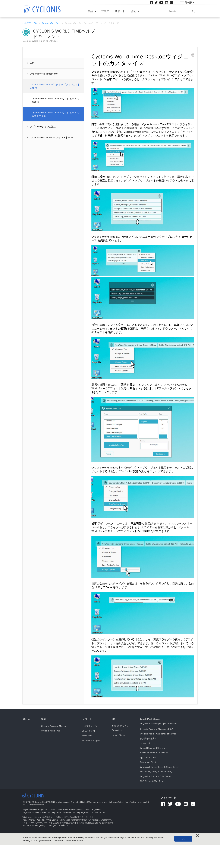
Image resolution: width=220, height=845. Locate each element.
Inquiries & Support (91, 740)
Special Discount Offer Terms (153, 748)
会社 (133, 11)
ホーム (26, 719)
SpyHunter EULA (148, 757)
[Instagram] (171, 2)
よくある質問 (88, 731)
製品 (90, 11)
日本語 (188, 2)
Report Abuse (118, 735)
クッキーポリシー (148, 743)
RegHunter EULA (148, 762)
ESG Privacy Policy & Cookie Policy (156, 771)
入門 (32, 63)
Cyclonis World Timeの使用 (44, 73)
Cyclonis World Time (50, 23)
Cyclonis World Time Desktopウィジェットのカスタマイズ (55, 114)
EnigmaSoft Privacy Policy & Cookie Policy (159, 767)
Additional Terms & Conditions (154, 752)
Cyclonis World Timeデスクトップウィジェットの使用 (55, 86)
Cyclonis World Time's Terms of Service (158, 734)
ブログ (105, 11)
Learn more (77, 840)
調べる (193, 11)
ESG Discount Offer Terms (152, 781)
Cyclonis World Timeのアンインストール (51, 137)
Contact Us (117, 730)
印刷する (192, 55)
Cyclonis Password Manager (54, 726)
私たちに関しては (120, 725)
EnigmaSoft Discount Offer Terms (155, 776)
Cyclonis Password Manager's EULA (156, 729)
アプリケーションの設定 (43, 126)
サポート (120, 11)
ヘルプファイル (29, 23)
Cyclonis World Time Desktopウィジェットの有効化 (55, 100)
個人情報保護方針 (148, 738)
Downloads (87, 735)
